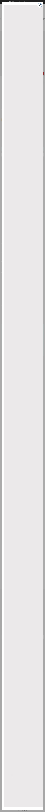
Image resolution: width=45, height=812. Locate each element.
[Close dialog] (40, 5)
